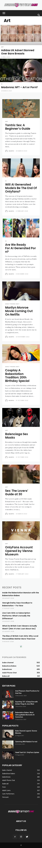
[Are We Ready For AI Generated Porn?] (21, 228)
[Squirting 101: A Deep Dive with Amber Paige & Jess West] (7, 704)
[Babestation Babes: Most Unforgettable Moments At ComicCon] (7, 715)
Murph (11, 151)
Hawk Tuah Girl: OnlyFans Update (27, 752)
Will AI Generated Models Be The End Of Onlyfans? (21, 188)
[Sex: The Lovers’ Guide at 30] (21, 474)
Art (2, 47)
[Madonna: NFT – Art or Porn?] (21, 75)
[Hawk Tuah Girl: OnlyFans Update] (7, 755)
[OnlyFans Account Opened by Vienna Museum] (21, 530)
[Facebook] (15, 837)
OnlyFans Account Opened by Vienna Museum (19, 550)
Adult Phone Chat (12, 304)
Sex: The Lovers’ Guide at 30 (16, 492)
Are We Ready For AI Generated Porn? (20, 248)
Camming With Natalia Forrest (26, 742)
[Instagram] (21, 837)
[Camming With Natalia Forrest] (7, 744)
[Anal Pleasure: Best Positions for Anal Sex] (7, 694)
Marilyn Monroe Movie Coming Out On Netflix (19, 311)
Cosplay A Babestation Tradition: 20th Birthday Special (17, 375)
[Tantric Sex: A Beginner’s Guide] (21, 108)
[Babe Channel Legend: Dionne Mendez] (7, 734)
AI (1, 84)
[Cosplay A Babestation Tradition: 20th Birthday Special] (21, 353)
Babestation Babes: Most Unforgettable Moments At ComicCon (24, 715)
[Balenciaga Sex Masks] (21, 417)
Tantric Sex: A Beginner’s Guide (17, 127)
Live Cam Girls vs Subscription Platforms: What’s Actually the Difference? (16, 616)
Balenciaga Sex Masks (16, 436)
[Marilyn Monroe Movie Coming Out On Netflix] (21, 290)
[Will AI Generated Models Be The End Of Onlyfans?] (21, 167)
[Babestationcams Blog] (21, 5)
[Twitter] (27, 837)
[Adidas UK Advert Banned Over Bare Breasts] (21, 42)
